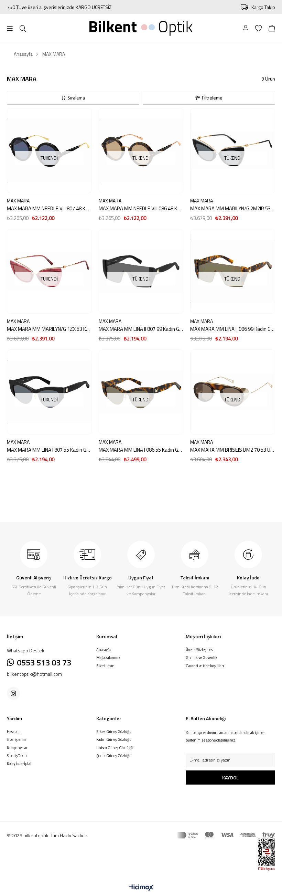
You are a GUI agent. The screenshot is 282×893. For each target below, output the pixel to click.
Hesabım (14, 731)
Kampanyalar (17, 747)
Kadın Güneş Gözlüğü (113, 739)
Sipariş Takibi (17, 755)
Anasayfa (103, 649)
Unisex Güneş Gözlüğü (114, 747)
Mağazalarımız (108, 657)
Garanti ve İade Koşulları (205, 666)
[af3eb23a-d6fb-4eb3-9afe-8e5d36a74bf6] (261, 855)
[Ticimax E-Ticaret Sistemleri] (141, 887)
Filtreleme (212, 97)
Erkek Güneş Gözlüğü (113, 731)
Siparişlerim (16, 739)
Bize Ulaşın (105, 666)
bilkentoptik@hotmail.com (34, 674)
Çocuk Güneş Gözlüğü (113, 755)
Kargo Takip (263, 7)
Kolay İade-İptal (19, 763)
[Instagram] (13, 693)
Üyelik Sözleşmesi (200, 649)
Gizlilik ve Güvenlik (201, 657)
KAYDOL (230, 777)
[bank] (226, 835)
